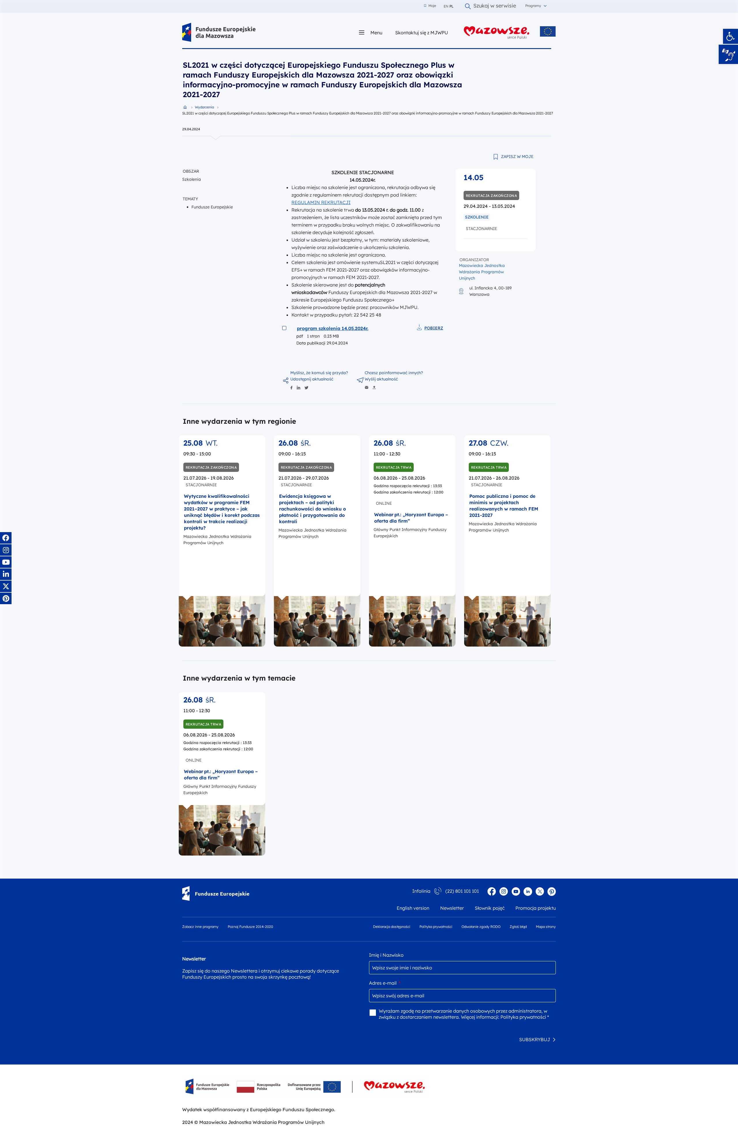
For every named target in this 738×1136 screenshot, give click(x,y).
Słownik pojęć (489, 908)
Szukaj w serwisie (494, 6)
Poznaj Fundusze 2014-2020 (250, 926)
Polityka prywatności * (524, 1017)
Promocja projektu (535, 908)
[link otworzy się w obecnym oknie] (219, 32)
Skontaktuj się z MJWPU (421, 32)
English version (413, 908)
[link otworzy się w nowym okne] (497, 32)
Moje (430, 5)
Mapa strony (546, 926)
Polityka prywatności (435, 926)
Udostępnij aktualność (311, 379)
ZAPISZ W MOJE (517, 156)
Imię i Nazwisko (386, 955)
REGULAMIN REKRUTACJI (321, 202)
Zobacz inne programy (200, 926)
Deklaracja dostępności (391, 926)
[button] (730, 36)
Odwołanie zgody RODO (481, 926)
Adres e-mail (384, 983)
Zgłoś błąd (518, 926)
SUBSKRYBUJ (534, 1039)
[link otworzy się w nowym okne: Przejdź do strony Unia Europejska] (548, 31)
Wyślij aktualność (381, 379)
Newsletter (452, 908)
